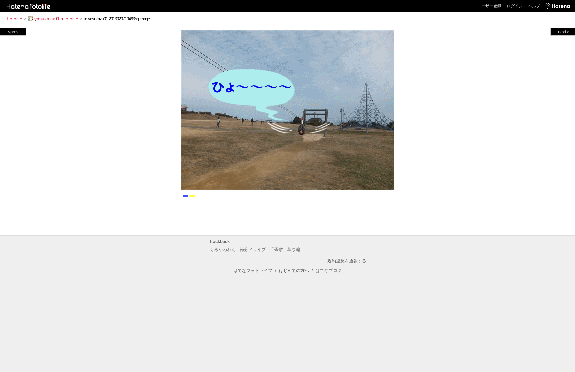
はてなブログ (329, 270)
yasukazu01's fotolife (56, 18)
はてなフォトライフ (252, 270)
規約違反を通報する (346, 260)
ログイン (515, 6)
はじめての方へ (294, 270)
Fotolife (14, 18)
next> (563, 31)
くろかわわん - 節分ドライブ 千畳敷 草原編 (255, 249)
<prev (13, 31)
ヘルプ (534, 6)
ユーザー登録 (489, 6)
